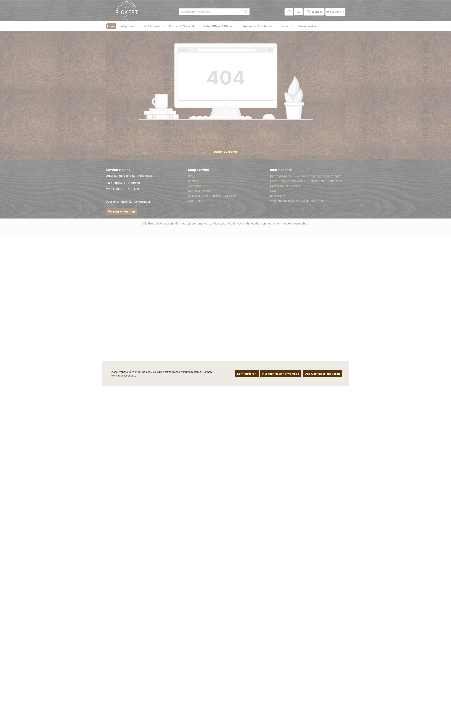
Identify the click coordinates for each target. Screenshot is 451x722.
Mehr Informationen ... (123, 375)
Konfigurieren (246, 373)
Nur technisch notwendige (280, 373)
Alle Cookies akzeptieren (322, 373)
